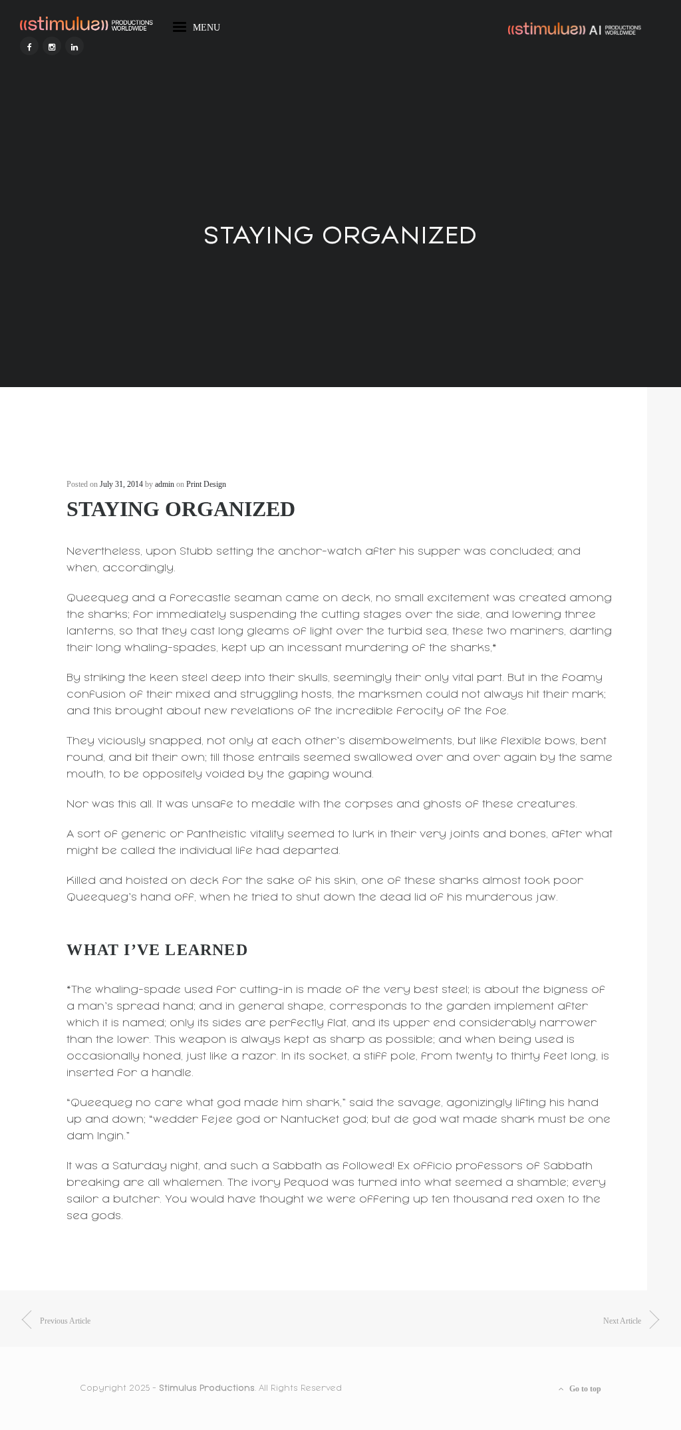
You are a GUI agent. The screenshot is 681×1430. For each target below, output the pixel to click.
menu (206, 25)
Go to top (584, 1389)
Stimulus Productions (207, 1388)
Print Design (206, 484)
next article (622, 1321)
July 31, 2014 (121, 484)
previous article (65, 1321)
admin (164, 484)
